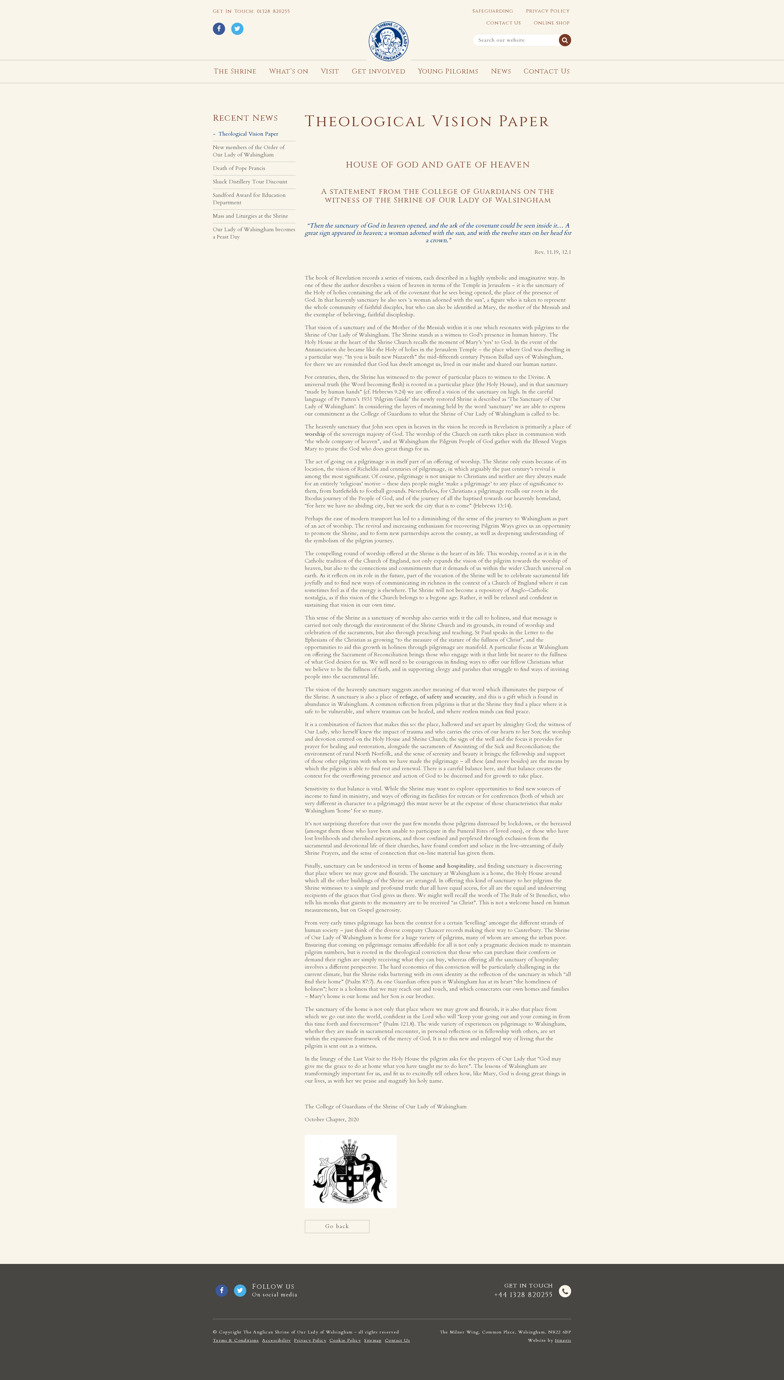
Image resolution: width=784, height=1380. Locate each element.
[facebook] (219, 29)
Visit (330, 71)
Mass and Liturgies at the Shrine (250, 216)
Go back (337, 1226)
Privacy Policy (548, 11)
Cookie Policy (345, 1340)
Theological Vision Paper (248, 134)
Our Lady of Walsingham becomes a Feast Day (254, 233)
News (501, 71)
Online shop (552, 23)
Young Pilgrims (448, 71)
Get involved (378, 71)
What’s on (288, 71)
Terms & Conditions (236, 1340)
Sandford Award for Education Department (249, 198)
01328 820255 (273, 11)
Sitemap (373, 1340)
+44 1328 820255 (523, 1295)
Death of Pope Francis (239, 168)
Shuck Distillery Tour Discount (250, 182)
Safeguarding (493, 11)
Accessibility (276, 1340)
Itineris (563, 1340)
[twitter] (237, 29)
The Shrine (235, 71)
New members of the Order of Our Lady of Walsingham (249, 151)
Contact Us (503, 23)
